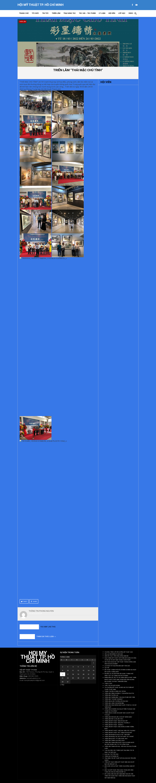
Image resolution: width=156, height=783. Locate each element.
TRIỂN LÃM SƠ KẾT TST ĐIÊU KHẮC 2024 (116, 738)
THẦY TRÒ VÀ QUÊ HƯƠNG (112, 685)
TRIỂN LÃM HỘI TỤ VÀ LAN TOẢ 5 (114, 719)
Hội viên (111, 13)
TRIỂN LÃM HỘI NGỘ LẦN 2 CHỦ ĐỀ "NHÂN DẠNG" (118, 717)
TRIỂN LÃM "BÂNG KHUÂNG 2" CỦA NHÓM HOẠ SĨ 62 (119, 693)
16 (62, 674)
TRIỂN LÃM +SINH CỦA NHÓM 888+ (114, 703)
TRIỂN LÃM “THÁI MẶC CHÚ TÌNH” (78, 70)
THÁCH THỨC (108, 683)
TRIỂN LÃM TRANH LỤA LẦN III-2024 (114, 740)
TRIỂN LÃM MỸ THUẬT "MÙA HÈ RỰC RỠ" (116, 721)
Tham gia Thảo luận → (46, 636)
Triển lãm (56, 13)
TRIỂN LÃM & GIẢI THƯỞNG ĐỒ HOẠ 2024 (116, 701)
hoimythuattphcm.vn (33, 678)
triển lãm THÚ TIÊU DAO (111, 754)
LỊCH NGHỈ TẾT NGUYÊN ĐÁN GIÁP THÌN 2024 (117, 666)
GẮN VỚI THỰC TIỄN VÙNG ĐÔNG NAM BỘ (116, 656)
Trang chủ (24, 13)
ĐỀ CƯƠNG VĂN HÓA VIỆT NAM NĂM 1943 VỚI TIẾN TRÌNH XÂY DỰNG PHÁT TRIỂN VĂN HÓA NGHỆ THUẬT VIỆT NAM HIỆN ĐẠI (120, 776)
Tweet (25, 601)
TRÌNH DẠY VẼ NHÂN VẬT (112, 756)
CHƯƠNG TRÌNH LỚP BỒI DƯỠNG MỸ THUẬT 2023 (119, 652)
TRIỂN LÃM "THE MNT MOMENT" (114, 699)
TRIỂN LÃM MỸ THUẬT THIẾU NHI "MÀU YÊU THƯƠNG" (120, 730)
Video (131, 13)
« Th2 (62, 685)
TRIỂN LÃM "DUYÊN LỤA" (112, 695)
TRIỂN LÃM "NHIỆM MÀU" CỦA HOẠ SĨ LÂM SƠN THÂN (120, 697)
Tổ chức (35, 13)
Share (35, 601)
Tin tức (45, 13)
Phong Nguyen (69, 75)
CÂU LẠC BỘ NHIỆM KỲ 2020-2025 (114, 654)
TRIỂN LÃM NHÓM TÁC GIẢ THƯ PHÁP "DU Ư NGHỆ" (119, 736)
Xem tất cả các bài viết (35, 613)
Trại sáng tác (69, 13)
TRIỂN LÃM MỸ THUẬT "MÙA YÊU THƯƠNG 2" (117, 722)
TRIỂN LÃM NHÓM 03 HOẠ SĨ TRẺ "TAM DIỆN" (117, 734)
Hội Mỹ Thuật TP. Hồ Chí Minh (41, 5)
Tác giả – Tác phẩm (87, 13)
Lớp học (121, 13)
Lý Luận (102, 13)
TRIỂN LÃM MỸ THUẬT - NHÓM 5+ (114, 724)
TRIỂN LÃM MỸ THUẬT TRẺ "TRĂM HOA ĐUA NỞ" (118, 732)
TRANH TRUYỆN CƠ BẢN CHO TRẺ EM (115, 691)
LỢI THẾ (107, 667)
